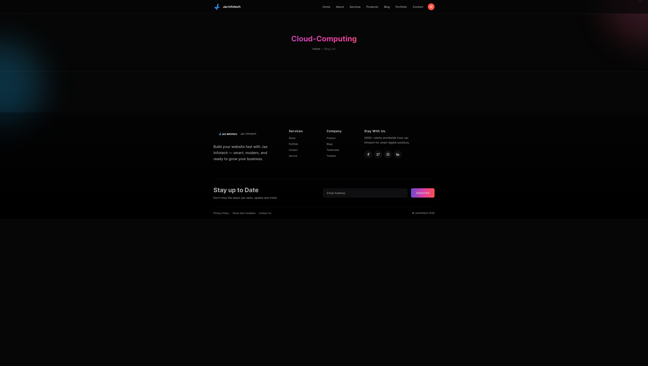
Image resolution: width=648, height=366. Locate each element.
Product (331, 138)
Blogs (330, 144)
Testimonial (333, 149)
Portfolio (401, 6)
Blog (387, 6)
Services (355, 6)
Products (372, 6)
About (340, 6)
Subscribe (423, 193)
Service (293, 155)
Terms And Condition (243, 213)
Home (326, 6)
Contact (418, 6)
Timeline (331, 155)
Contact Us (265, 213)
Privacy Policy (221, 213)
